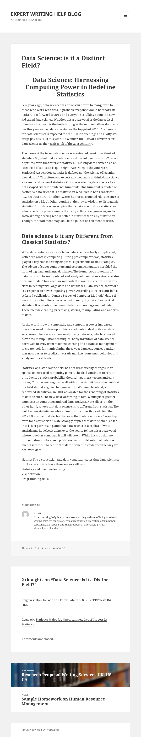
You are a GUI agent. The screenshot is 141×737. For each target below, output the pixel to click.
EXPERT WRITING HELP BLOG (46, 14)
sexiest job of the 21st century (70, 144)
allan (47, 548)
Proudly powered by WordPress (40, 729)
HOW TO (60, 548)
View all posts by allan (47, 528)
